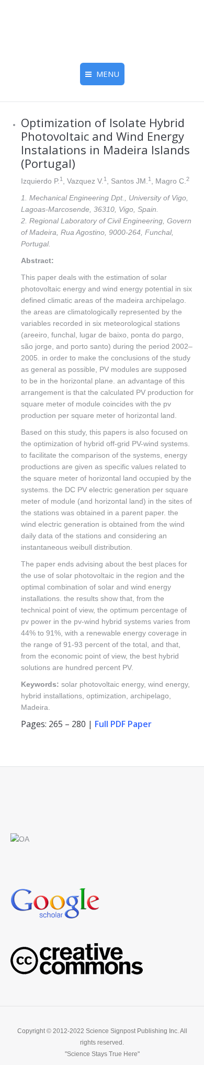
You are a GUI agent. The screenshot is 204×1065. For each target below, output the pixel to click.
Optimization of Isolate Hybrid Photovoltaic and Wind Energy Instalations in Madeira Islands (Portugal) (105, 143)
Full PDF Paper (123, 724)
